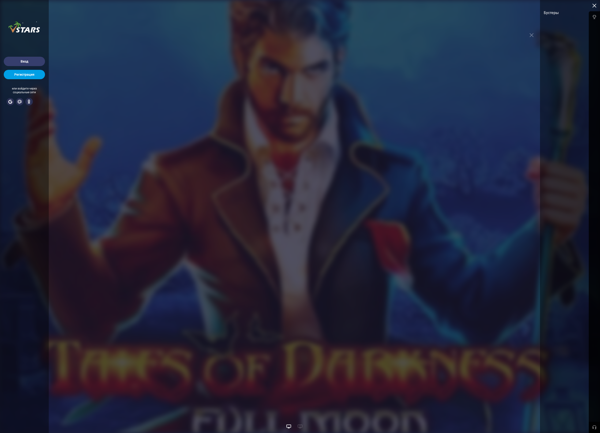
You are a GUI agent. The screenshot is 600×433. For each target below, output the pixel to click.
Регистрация (24, 74)
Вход (24, 61)
